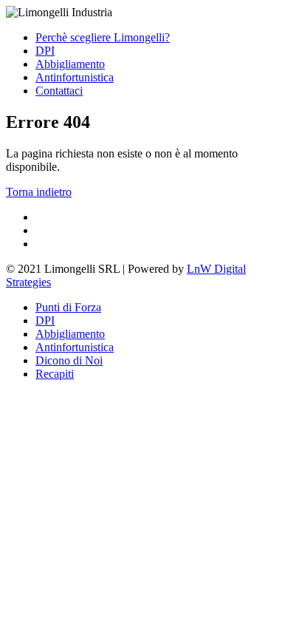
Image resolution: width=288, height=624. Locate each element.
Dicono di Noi (69, 360)
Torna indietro (39, 192)
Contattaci (59, 90)
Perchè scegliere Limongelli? (102, 37)
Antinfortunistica (74, 77)
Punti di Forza (68, 307)
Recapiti (54, 373)
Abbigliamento (70, 64)
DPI (45, 50)
